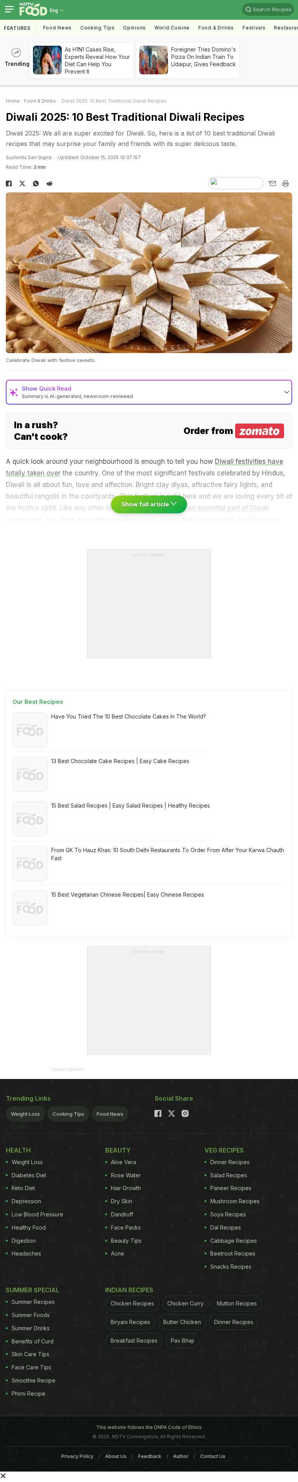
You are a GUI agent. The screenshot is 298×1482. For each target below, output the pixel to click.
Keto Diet (23, 1188)
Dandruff (122, 1214)
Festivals (254, 28)
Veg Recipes (224, 1150)
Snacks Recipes (230, 1266)
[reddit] (49, 183)
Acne (117, 1253)
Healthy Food (29, 1227)
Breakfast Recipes (134, 1340)
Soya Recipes (228, 1214)
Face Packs (126, 1227)
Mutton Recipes (237, 1303)
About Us (115, 1456)
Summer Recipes (33, 1301)
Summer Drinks (31, 1328)
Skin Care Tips (30, 1354)
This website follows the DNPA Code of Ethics (149, 1427)
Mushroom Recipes (235, 1201)
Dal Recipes (225, 1227)
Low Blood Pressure (37, 1214)
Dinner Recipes (229, 1162)
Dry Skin (121, 1201)
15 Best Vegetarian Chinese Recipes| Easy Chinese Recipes (127, 894)
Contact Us (212, 1456)
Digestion (24, 1240)
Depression (26, 1201)
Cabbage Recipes (233, 1240)
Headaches (26, 1253)
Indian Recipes (129, 1290)
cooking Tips (97, 28)
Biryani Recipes (130, 1322)
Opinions (134, 28)
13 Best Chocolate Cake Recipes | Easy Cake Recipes (120, 761)
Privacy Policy (77, 1456)
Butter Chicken (182, 1322)
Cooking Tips (68, 1114)
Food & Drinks (216, 28)
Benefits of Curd (33, 1341)
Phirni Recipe (28, 1393)
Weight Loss (25, 1114)
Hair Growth (126, 1188)
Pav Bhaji (182, 1340)
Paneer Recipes (230, 1188)
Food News (57, 28)
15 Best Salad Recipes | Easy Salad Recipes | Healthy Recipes (130, 805)
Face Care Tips (31, 1367)
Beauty (118, 1150)
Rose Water (126, 1175)
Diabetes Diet (29, 1175)
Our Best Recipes (37, 701)
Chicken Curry (185, 1303)
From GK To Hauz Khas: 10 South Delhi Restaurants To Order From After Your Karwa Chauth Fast (167, 854)
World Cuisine (172, 28)
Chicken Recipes (132, 1303)
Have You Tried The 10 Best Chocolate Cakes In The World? (128, 716)
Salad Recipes (228, 1175)
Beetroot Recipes (232, 1253)
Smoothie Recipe (33, 1380)
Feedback (149, 1456)
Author (181, 1456)
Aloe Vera (123, 1162)
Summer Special (32, 1290)
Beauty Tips (126, 1240)
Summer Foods (31, 1315)
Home (13, 101)
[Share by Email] (272, 183)
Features (17, 28)
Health (18, 1150)
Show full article (146, 504)
